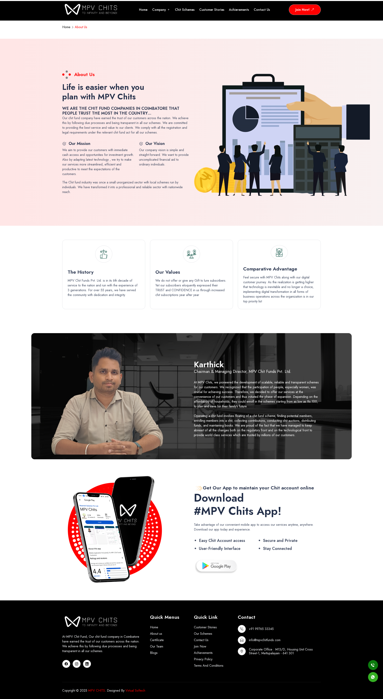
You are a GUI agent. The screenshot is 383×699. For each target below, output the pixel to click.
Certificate (157, 640)
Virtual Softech (135, 690)
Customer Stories (211, 9)
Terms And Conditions (208, 665)
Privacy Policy (203, 659)
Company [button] (159, 9)
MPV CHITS (96, 690)
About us (156, 634)
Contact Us (201, 640)
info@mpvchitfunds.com (264, 640)
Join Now (200, 646)
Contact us (262, 9)
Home (143, 9)
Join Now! (302, 9)
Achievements (239, 9)
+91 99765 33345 (261, 629)
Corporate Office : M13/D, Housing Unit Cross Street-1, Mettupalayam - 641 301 (281, 651)
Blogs (154, 653)
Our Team (156, 646)
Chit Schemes (184, 9)
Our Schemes (203, 634)
